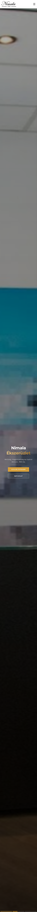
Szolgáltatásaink (18, 469)
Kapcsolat (18, 476)
